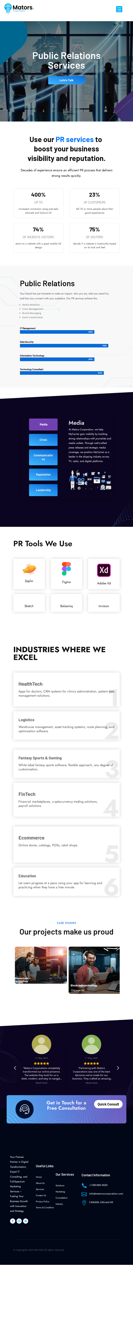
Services (40, 1189)
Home (39, 1177)
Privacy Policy (42, 1201)
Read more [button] (42, 1082)
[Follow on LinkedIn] (25, 1221)
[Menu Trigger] (119, 9)
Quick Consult (108, 1104)
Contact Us (41, 1195)
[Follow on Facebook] (12, 1221)
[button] (117, 1069)
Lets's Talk (66, 80)
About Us (40, 1183)
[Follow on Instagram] (19, 1221)
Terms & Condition (45, 1207)
